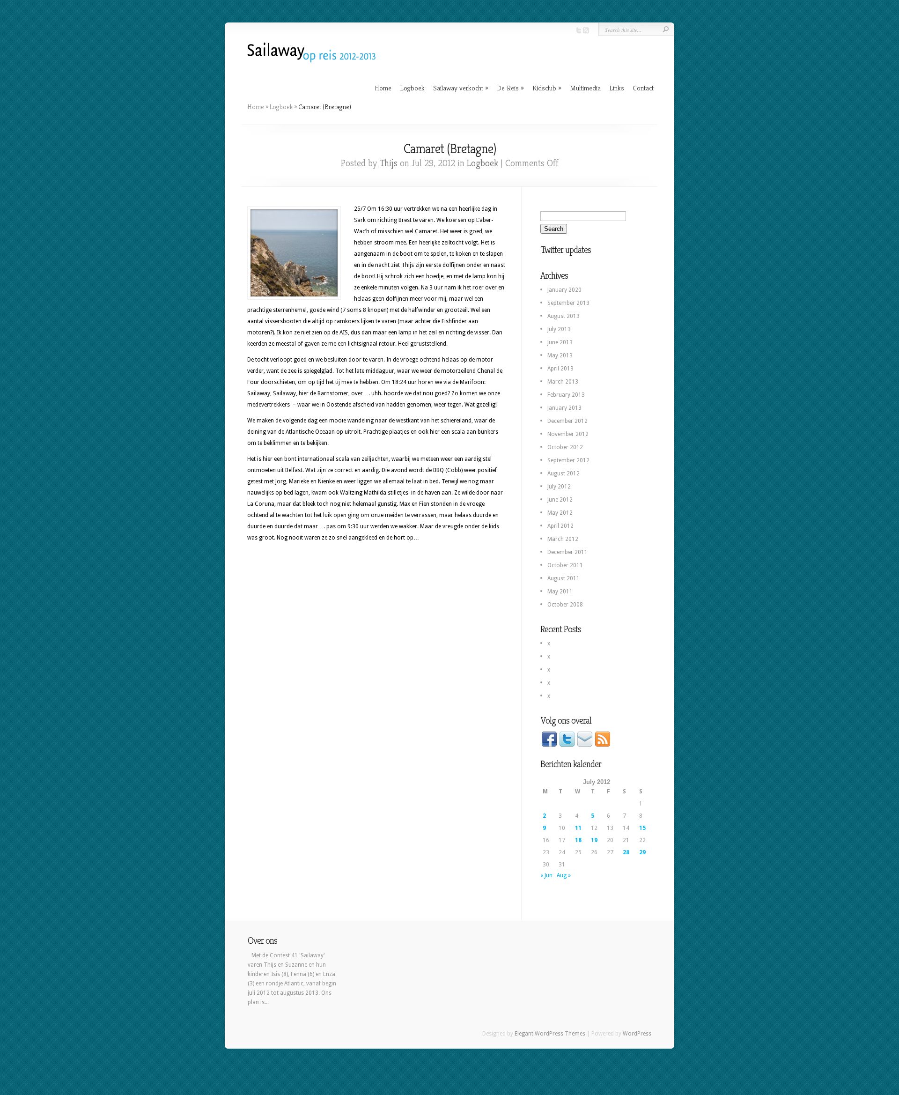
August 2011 (563, 578)
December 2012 (567, 421)
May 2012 (560, 513)
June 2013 (560, 342)
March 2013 (562, 381)
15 (642, 828)
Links (616, 87)
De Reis (510, 87)
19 (594, 840)
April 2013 (560, 368)
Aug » (564, 875)
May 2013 (560, 355)
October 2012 (565, 447)
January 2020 (564, 290)
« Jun (546, 875)
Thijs (388, 163)
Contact (643, 87)
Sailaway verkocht (460, 87)
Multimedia (585, 87)
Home (383, 87)
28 (626, 852)
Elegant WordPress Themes (550, 1033)
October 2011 (565, 565)
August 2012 (563, 473)
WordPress (637, 1033)
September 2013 (568, 303)
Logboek (412, 87)
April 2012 (560, 526)
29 (642, 852)
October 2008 (565, 604)
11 (578, 828)
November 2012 (568, 434)
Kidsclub (546, 87)
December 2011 (567, 552)
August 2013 (563, 316)
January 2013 (564, 408)
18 (578, 840)
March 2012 (562, 539)
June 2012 (560, 499)
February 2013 (566, 395)
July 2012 (559, 486)
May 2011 (560, 591)
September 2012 (568, 460)
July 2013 (559, 329)
